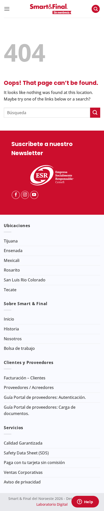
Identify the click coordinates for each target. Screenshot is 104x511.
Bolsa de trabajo (19, 348)
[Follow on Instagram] (25, 195)
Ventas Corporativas (23, 472)
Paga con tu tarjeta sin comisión (34, 462)
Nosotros (13, 339)
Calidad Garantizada (23, 443)
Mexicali (11, 260)
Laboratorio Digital (52, 504)
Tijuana (11, 241)
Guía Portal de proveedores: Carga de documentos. (39, 410)
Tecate (10, 290)
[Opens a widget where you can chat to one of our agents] (85, 502)
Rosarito (12, 270)
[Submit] (95, 112)
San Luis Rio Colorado (24, 280)
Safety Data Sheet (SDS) (26, 453)
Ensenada (13, 250)
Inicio (9, 319)
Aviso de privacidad (22, 482)
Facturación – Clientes (24, 378)
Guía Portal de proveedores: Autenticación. (45, 397)
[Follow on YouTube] (34, 195)
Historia (11, 329)
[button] (7, 9)
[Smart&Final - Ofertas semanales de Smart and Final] (51, 9)
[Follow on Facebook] (16, 195)
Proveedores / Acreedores (29, 387)
